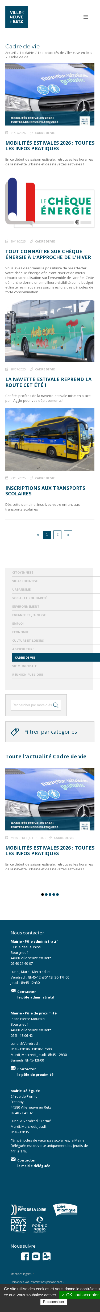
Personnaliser (53, 1302)
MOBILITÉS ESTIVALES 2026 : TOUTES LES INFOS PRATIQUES (49, 146)
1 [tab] (42, 894)
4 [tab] (53, 894)
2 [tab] (46, 894)
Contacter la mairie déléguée (33, 1163)
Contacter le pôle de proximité (35, 1072)
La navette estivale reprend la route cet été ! (48, 382)
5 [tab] (57, 894)
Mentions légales (21, 1274)
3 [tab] (50, 894)
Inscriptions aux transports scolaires (45, 491)
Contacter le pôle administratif (36, 994)
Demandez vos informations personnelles (36, 1282)
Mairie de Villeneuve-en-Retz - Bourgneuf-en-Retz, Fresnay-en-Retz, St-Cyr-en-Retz (24, 17)
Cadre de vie (45, 133)
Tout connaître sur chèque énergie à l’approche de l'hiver (48, 254)
